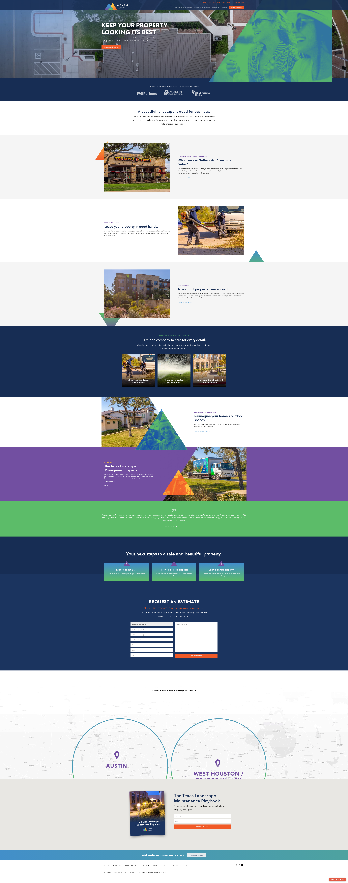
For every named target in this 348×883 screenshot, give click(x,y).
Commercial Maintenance (183, 7)
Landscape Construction (202, 7)
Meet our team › (109, 486)
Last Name (133, 634)
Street (133, 649)
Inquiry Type (134, 623)
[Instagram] (239, 865)
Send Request (196, 656)
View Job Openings (196, 855)
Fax (177, 655)
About (107, 865)
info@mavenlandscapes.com (190, 608)
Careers (224, 7)
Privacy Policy (159, 865)
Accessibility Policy (179, 865)
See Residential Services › (202, 431)
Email (133, 639)
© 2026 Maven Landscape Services (113, 872)
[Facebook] (236, 865)
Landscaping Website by (134, 872)
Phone (133, 644)
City (132, 654)
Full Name (177, 815)
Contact (145, 865)
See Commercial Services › (186, 178)
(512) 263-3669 (209, 2)
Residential (215, 7)
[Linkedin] (242, 865)
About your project (181, 623)
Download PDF (202, 826)
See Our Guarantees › (185, 303)
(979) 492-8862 (230, 2)
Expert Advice (131, 865)
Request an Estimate (111, 47)
